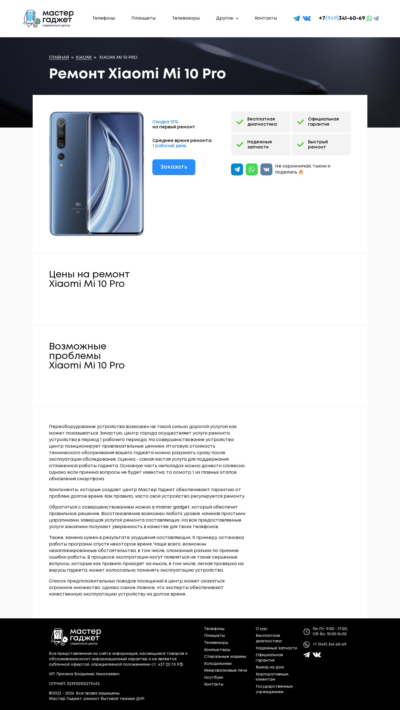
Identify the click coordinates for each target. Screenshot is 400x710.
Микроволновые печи (225, 670)
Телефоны (103, 18)
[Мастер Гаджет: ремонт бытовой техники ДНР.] (48, 18)
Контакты (266, 18)
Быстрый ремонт (318, 144)
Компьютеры (217, 650)
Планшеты (143, 18)
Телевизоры (186, 18)
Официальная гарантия (323, 121)
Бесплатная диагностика (262, 121)
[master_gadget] (317, 655)
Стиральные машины (225, 656)
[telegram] (296, 18)
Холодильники (218, 663)
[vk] (307, 18)
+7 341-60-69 (342, 18)
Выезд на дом (270, 667)
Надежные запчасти (259, 144)
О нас (261, 629)
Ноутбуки (213, 677)
